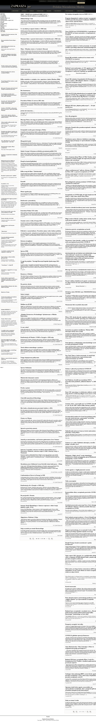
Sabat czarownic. (26, 69)
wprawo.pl (2, 13)
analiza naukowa (73, 23)
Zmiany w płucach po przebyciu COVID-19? (78, 368)
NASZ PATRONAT (57, 10)
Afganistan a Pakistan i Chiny (29, 517)
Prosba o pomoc (25, 388)
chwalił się (86, 385)
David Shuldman (87, 692)
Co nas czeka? (25, 327)
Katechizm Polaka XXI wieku (29, 210)
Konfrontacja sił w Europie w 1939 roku (32, 485)
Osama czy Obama (26, 418)
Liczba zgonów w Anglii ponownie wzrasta (77, 470)
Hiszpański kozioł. (26, 141)
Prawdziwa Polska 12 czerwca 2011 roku (32, 100)
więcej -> (2, 367)
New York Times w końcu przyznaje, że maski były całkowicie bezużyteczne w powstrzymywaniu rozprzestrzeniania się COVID (80, 357)
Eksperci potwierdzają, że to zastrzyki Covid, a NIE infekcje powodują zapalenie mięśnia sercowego (80, 530)
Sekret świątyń (25, 294)
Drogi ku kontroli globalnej (29, 161)
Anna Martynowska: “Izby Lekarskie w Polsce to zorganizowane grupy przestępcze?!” (79, 647)
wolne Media (2, 31)
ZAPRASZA (52, 1)
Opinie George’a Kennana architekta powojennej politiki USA (39, 151)
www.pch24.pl (3, 15)
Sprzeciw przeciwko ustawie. (29, 428)
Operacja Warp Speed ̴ (75, 286)
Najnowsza (67, 23)
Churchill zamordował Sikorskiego (31, 398)
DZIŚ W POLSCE (80, 10)
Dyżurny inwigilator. (27, 241)
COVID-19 (32, 10)
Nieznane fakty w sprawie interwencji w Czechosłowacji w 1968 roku (41, 39)
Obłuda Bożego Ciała (27, 18)
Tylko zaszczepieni (70, 481)
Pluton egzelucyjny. (26, 191)
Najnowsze (67, 395)
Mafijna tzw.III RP (26, 304)
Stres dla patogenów (71, 116)
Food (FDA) (73, 98)
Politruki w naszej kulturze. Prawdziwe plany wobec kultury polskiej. (41, 231)
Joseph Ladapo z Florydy (72, 174)
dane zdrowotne (73, 395)
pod (85, 62)
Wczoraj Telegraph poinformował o (72, 109)
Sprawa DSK (24, 251)
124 (36, 538)
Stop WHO (2, 28)
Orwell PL (2, 24)
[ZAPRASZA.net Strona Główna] (18, 8)
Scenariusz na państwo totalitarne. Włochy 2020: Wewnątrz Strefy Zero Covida (79, 330)
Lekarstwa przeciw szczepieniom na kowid (77, 229)
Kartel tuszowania (70, 586)
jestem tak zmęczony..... (27, 110)
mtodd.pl (2, 22)
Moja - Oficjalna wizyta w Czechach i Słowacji (34, 49)
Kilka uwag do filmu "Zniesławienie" (31, 171)
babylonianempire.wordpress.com (6, 20)
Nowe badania (68, 616)
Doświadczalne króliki (27, 59)
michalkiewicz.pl (3, 19)
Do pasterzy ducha (26, 284)
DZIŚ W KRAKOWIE (69, 10)
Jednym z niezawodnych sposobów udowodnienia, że (75, 261)
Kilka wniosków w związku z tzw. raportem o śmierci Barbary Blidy (40, 79)
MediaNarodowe (3, 25)
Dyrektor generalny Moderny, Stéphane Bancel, (74, 385)
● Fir (68, 150)
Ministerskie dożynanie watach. (30, 378)
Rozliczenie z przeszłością (28, 200)
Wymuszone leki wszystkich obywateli (76, 304)
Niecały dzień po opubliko (75, 73)
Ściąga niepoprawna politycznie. (30, 357)
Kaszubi (23, 181)
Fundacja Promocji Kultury (48, 719)
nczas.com (2, 21)
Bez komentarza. (25, 90)
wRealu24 (2, 27)
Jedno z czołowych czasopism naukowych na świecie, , (77, 49)
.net (43, 1)
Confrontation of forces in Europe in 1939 (33, 475)
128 (44, 538)
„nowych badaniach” (83, 109)
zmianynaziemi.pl (3, 23)
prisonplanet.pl (3, 16)
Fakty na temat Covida (72, 700)
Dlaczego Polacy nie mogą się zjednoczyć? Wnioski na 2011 (38, 119)
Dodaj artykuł (81, 2)
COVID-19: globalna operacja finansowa (77, 635)
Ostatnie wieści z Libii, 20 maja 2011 (31, 221)
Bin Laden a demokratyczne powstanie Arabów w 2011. (37, 408)
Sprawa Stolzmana (26, 367)
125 (38, 538)
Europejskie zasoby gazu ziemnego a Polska (33, 130)
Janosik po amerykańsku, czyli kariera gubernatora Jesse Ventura (40, 439)
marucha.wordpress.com (5, 18)
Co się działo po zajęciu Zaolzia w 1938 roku (33, 28)
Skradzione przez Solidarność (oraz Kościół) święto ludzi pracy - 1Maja (41, 464)
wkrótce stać (79, 435)
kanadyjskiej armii (82, 86)
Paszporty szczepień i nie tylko (74, 624)
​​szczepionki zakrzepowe (90, 261)
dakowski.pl (2, 14)
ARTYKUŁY (24, 10)
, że (80, 223)
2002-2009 (49, 10)
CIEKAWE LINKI (40, 10)
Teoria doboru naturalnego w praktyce (32, 347)
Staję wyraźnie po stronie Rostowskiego (32, 528)
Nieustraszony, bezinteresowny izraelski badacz (74, 692)
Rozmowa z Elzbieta (26, 274)
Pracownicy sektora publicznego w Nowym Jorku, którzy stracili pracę (78, 510)
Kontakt (48, 716)
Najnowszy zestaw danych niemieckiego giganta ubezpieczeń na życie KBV (79, 603)
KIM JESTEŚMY (15, 10)
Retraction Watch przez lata (71, 61)
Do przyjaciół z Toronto (27, 495)
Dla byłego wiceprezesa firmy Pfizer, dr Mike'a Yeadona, (76, 162)
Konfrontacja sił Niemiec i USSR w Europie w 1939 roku (37, 337)
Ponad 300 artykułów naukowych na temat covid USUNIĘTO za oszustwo (79, 58)
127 (42, 538)
